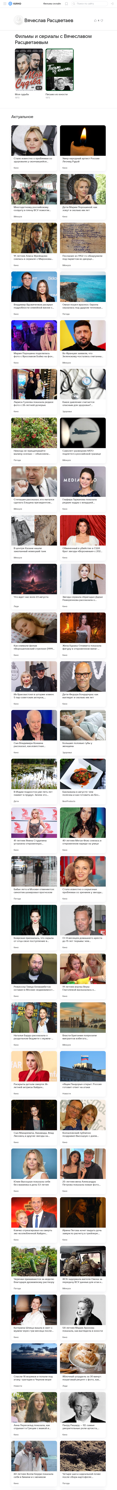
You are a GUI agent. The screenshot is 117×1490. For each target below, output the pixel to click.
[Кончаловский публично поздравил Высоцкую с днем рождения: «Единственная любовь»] (83, 1122)
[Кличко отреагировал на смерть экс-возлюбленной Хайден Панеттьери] (34, 1220)
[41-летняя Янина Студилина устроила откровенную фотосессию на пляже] (34, 830)
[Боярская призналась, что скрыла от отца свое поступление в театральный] (34, 928)
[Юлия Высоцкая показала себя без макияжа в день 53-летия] (34, 1171)
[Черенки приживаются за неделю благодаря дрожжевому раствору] (34, 1269)
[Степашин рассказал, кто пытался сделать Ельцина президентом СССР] (34, 489)
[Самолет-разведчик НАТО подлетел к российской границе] (83, 440)
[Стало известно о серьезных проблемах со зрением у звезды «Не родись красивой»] (83, 879)
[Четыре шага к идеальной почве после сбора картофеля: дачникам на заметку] (83, 1463)
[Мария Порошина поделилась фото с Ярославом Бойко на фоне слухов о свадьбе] (34, 343)
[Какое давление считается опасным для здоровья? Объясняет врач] (83, 392)
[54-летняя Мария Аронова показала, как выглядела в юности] (83, 1317)
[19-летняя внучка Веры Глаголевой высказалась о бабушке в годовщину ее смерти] (83, 976)
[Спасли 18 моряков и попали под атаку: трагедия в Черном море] (34, 1366)
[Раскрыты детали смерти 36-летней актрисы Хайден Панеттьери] (34, 1074)
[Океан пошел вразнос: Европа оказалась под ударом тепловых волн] (83, 294)
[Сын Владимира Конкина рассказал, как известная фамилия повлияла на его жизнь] (34, 733)
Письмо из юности (57, 94)
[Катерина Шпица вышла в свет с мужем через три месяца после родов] (34, 1317)
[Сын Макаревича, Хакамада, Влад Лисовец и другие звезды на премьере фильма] (34, 1122)
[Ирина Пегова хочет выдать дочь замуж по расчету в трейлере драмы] (83, 1220)
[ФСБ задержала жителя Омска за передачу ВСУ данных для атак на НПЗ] (83, 1269)
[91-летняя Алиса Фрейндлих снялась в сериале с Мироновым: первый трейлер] (34, 245)
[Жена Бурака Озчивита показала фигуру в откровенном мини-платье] (83, 635)
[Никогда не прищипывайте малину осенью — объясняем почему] (34, 440)
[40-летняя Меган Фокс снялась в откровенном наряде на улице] (83, 830)
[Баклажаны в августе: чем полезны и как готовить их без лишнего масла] (83, 781)
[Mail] (10, 3)
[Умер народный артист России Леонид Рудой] (83, 148)
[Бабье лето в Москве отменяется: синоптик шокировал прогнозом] (34, 879)
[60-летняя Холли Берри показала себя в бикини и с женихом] (34, 1463)
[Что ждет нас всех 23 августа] (34, 586)
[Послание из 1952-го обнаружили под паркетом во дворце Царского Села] (83, 245)
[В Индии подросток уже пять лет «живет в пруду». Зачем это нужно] (34, 781)
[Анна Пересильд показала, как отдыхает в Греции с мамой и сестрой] (34, 1415)
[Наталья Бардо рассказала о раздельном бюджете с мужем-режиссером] (34, 1025)
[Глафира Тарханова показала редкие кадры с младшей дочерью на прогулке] (83, 489)
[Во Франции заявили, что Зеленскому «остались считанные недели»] (83, 343)
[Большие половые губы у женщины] (83, 733)
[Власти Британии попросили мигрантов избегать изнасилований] (83, 1025)
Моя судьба (22, 94)
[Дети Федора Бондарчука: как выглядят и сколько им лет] (83, 684)
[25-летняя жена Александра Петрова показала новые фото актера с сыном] (83, 1171)
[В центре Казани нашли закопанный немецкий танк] (34, 538)
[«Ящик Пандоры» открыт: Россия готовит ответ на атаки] (83, 1074)
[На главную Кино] (16, 3)
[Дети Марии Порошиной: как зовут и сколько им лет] (83, 197)
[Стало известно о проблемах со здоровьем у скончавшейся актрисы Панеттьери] (34, 148)
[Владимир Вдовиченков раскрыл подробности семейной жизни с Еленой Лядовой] (34, 294)
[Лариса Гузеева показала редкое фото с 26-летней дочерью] (34, 392)
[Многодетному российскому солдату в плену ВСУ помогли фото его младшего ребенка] (34, 197)
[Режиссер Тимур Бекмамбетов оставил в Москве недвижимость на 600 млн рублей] (34, 976)
